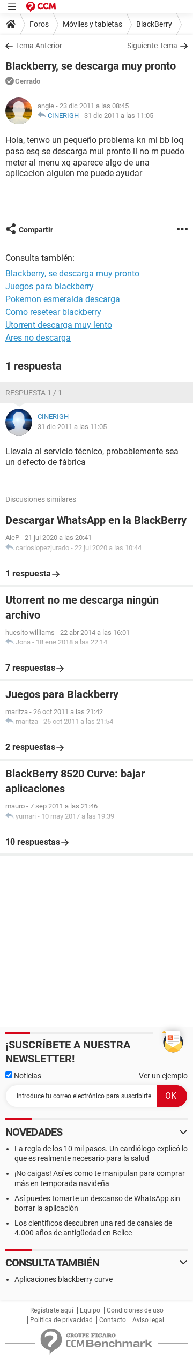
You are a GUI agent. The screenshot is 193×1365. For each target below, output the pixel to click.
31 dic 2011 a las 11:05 (118, 115)
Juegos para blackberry (49, 286)
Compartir (36, 230)
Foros (39, 24)
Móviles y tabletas (92, 24)
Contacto (112, 1320)
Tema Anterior (39, 45)
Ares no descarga (38, 338)
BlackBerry (154, 24)
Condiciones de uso (135, 1310)
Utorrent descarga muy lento (58, 325)
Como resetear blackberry (53, 312)
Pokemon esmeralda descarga (62, 299)
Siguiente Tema (152, 45)
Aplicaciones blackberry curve (63, 1279)
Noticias (26, 1075)
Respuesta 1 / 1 (33, 392)
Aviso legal (148, 1320)
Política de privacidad (61, 1320)
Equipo (90, 1310)
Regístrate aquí (51, 1310)
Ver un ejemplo (163, 1075)
